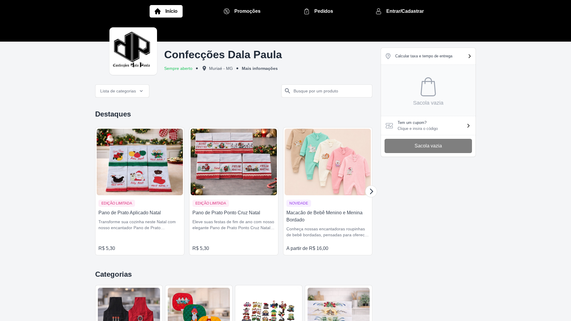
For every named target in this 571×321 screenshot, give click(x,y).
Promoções (247, 11)
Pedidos (323, 11)
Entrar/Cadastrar (405, 11)
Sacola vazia (428, 145)
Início (171, 11)
